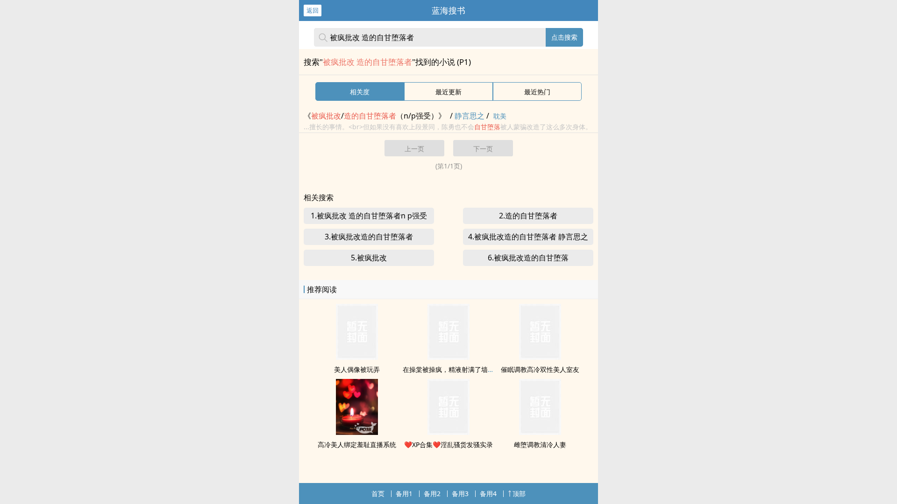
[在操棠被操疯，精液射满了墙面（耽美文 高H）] (448, 357)
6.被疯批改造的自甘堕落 (528, 257)
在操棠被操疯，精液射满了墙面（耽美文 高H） (471, 369)
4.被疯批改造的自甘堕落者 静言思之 (528, 236)
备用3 (460, 493)
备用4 (488, 493)
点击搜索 (564, 37)
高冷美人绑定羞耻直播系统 (357, 444)
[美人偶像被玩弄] (357, 357)
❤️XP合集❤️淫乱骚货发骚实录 (448, 444)
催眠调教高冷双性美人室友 (540, 369)
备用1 (404, 493)
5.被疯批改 (369, 257)
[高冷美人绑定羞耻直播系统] (357, 432)
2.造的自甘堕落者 (528, 215)
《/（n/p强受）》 (375, 116)
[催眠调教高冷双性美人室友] (540, 357)
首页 (377, 493)
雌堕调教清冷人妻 (540, 444)
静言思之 (469, 116)
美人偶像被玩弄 (357, 369)
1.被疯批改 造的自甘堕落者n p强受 (369, 215)
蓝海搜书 (448, 10)
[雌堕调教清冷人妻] (540, 432)
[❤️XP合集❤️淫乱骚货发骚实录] (448, 432)
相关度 (360, 91)
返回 (312, 10)
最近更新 (448, 91)
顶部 (519, 493)
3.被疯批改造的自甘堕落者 (369, 236)
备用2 (432, 493)
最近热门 (537, 91)
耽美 (499, 116)
